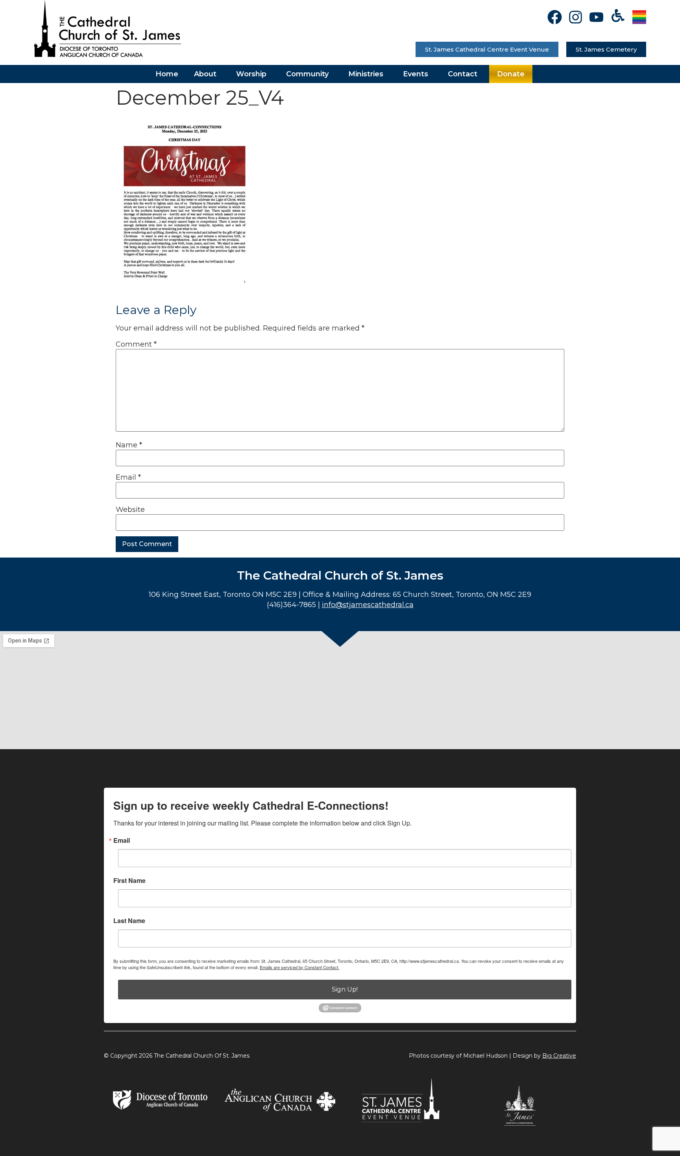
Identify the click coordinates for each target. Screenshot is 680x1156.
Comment (136, 344)
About (205, 74)
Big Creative (559, 1055)
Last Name (129, 921)
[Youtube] (596, 17)
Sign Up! (345, 989)
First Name (129, 880)
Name (129, 445)
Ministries (365, 74)
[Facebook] (554, 17)
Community (307, 74)
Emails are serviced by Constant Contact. (299, 967)
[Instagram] (575, 17)
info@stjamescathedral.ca (368, 604)
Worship (251, 74)
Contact (462, 74)
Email (128, 477)
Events (415, 74)
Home (166, 74)
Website (130, 509)
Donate (511, 74)
